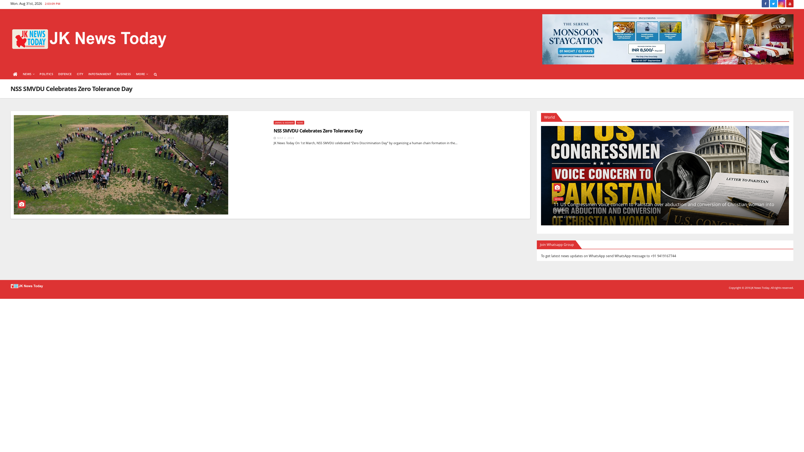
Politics (46, 74)
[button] (155, 74)
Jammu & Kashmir (284, 122)
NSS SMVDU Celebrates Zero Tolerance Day (318, 130)
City (80, 74)
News (27, 74)
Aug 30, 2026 (566, 217)
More (140, 74)
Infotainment (99, 74)
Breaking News (563, 199)
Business (123, 74)
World (578, 199)
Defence (65, 74)
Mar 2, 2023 (285, 138)
